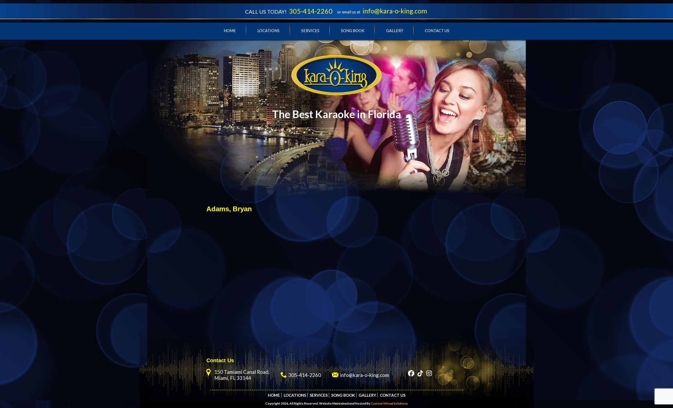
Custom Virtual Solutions (389, 403)
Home (230, 30)
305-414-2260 (311, 11)
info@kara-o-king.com (395, 11)
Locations (268, 30)
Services (310, 30)
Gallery (394, 30)
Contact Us (437, 30)
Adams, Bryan (229, 209)
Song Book (352, 30)
